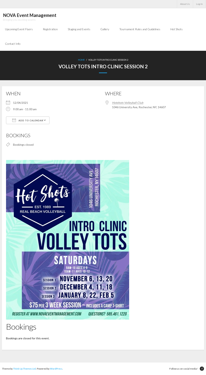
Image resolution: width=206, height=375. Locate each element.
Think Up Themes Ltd (24, 368)
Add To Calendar (30, 120)
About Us (185, 3)
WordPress (56, 368)
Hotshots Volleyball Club (127, 102)
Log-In (199, 3)
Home (81, 59)
